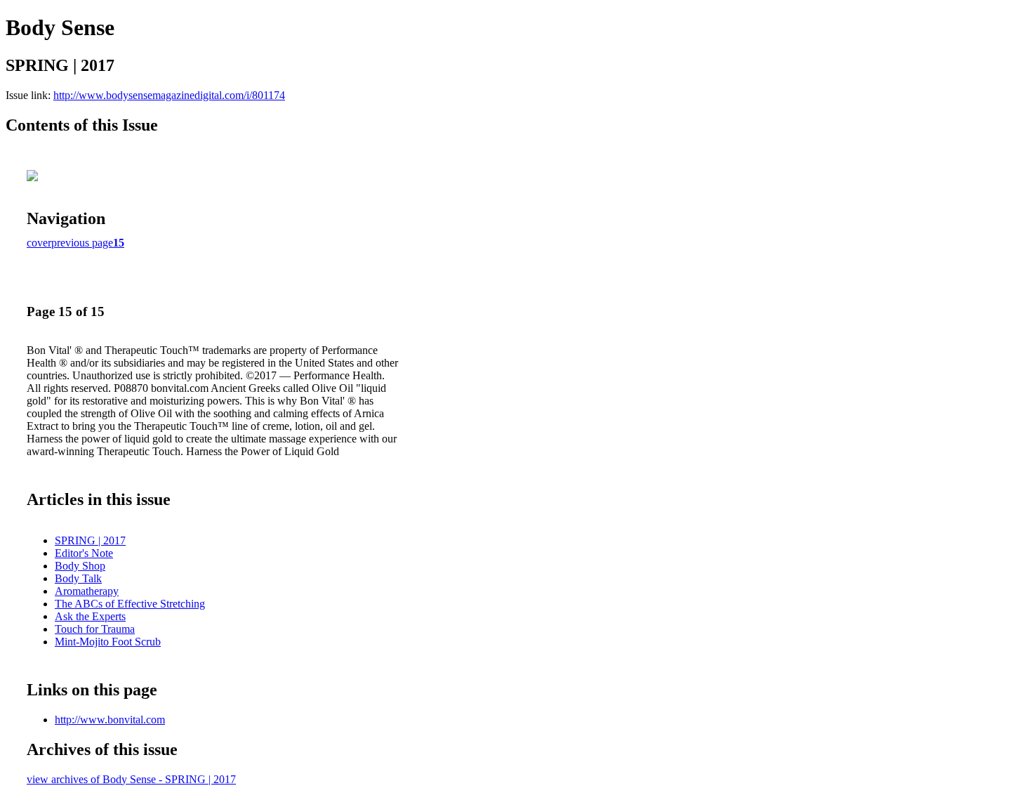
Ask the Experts (90, 616)
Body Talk (78, 578)
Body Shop (80, 566)
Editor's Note (84, 553)
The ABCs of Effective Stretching (130, 604)
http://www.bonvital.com (110, 720)
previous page (82, 243)
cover (39, 243)
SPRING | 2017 (90, 540)
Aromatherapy (87, 591)
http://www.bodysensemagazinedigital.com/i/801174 (169, 95)
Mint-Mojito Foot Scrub (108, 642)
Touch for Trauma (95, 629)
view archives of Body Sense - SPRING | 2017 (131, 779)
